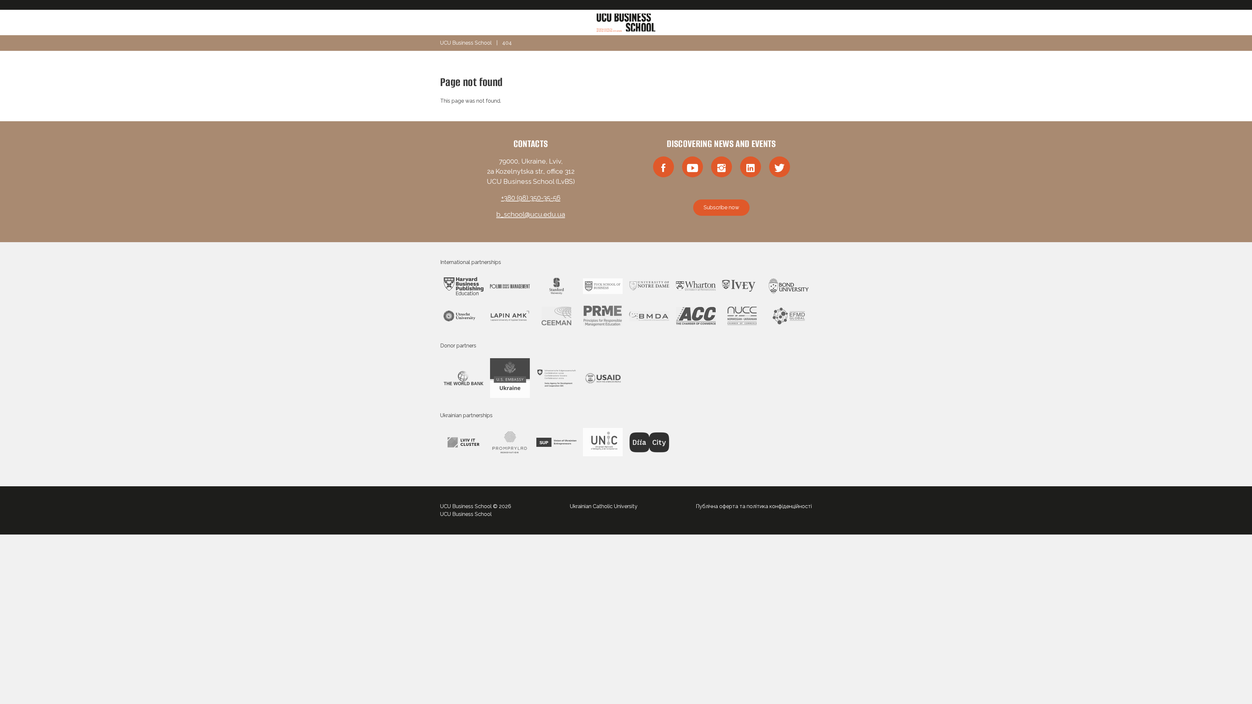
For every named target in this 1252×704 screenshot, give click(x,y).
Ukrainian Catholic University (603, 506)
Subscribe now (721, 207)
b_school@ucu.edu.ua (530, 214)
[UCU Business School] (626, 22)
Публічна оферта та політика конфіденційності (754, 506)
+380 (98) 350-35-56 (530, 198)
